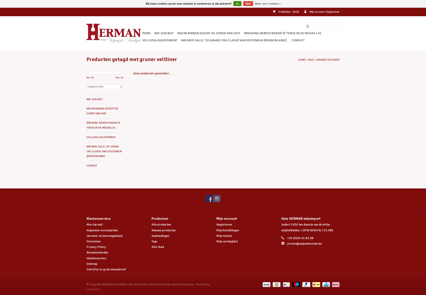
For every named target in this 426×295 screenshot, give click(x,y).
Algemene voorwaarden (102, 230)
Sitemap (92, 264)
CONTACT (298, 40)
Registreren (224, 224)
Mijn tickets (224, 236)
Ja (237, 3)
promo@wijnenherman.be (304, 244)
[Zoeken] (306, 26)
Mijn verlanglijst (227, 241)
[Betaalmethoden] (266, 284)
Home (146, 33)
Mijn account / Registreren (324, 12)
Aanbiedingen (160, 236)
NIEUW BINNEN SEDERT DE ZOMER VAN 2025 (208, 33)
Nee (248, 3)
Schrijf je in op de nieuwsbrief (106, 269)
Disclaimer (94, 241)
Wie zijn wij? (95, 224)
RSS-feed (158, 247)
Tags (311, 59)
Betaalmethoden (97, 252)
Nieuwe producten (164, 230)
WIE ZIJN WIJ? (164, 33)
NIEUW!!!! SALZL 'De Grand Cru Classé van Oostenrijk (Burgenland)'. (234, 40)
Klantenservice (96, 258)
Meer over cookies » (268, 3)
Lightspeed (93, 289)
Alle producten (161, 224)
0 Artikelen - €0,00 (289, 12)
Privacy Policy (96, 247)
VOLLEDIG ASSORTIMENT (159, 40)
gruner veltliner (327, 59)
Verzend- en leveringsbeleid (104, 236)
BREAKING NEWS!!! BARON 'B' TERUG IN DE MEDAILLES (282, 33)
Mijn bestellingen (227, 230)
